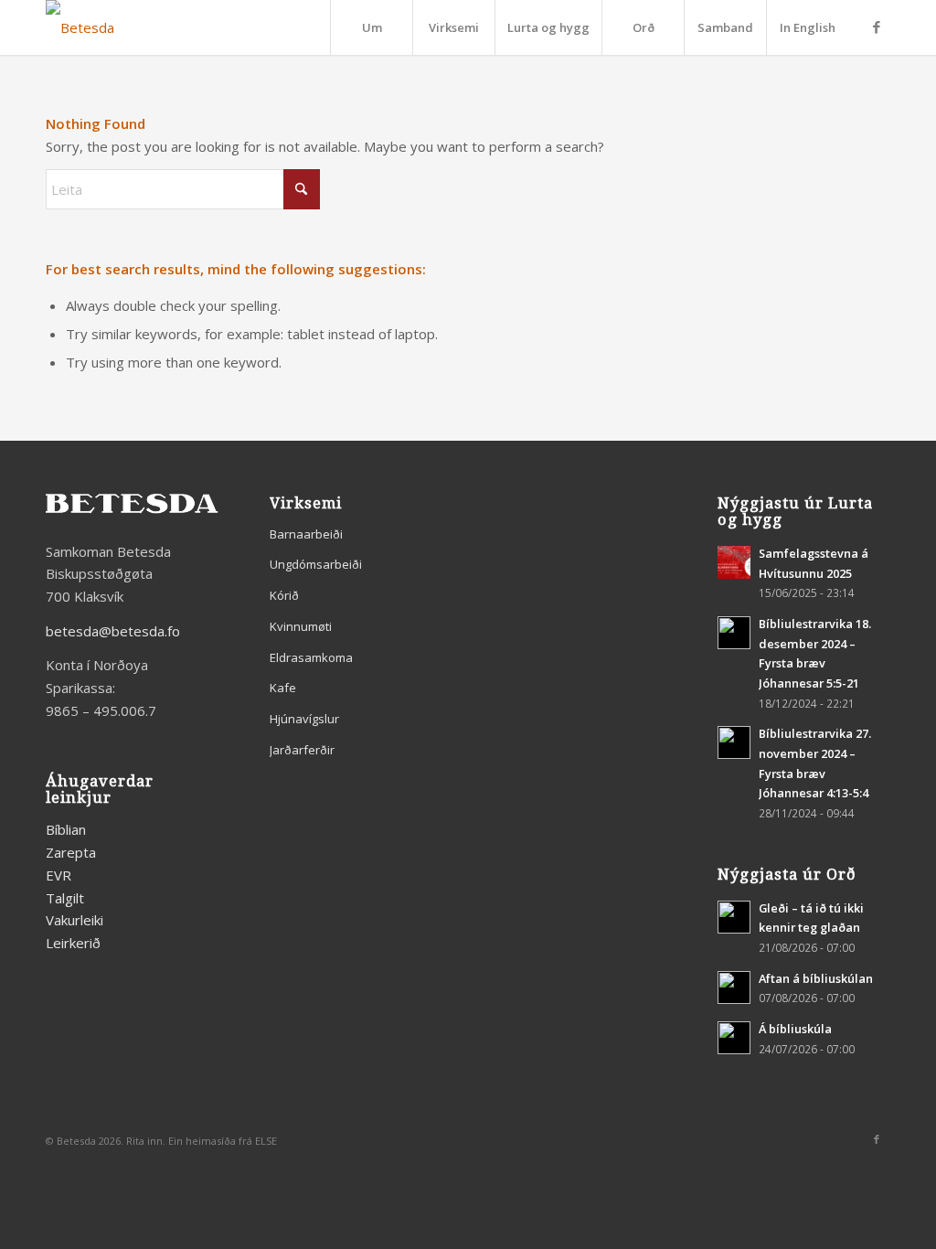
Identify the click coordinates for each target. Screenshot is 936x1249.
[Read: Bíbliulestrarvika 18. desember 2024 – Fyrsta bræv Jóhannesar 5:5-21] (734, 632)
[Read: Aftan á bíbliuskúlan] (734, 987)
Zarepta (71, 852)
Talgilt (65, 898)
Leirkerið (73, 943)
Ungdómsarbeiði (316, 564)
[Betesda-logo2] (80, 27)
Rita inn (144, 1141)
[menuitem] (371, 27)
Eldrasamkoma (311, 657)
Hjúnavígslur (304, 718)
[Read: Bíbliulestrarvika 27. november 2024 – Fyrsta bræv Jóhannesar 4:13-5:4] (734, 742)
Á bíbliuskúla (795, 1028)
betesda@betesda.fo (113, 631)
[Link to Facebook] (876, 26)
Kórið (284, 595)
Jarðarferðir (302, 750)
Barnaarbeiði (306, 534)
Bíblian (66, 829)
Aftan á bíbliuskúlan (816, 978)
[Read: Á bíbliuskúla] (734, 1037)
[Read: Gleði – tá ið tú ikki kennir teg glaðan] (734, 917)
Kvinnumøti (301, 626)
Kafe (283, 687)
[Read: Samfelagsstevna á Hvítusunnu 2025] (734, 562)
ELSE (266, 1141)
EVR (58, 875)
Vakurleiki (74, 920)
